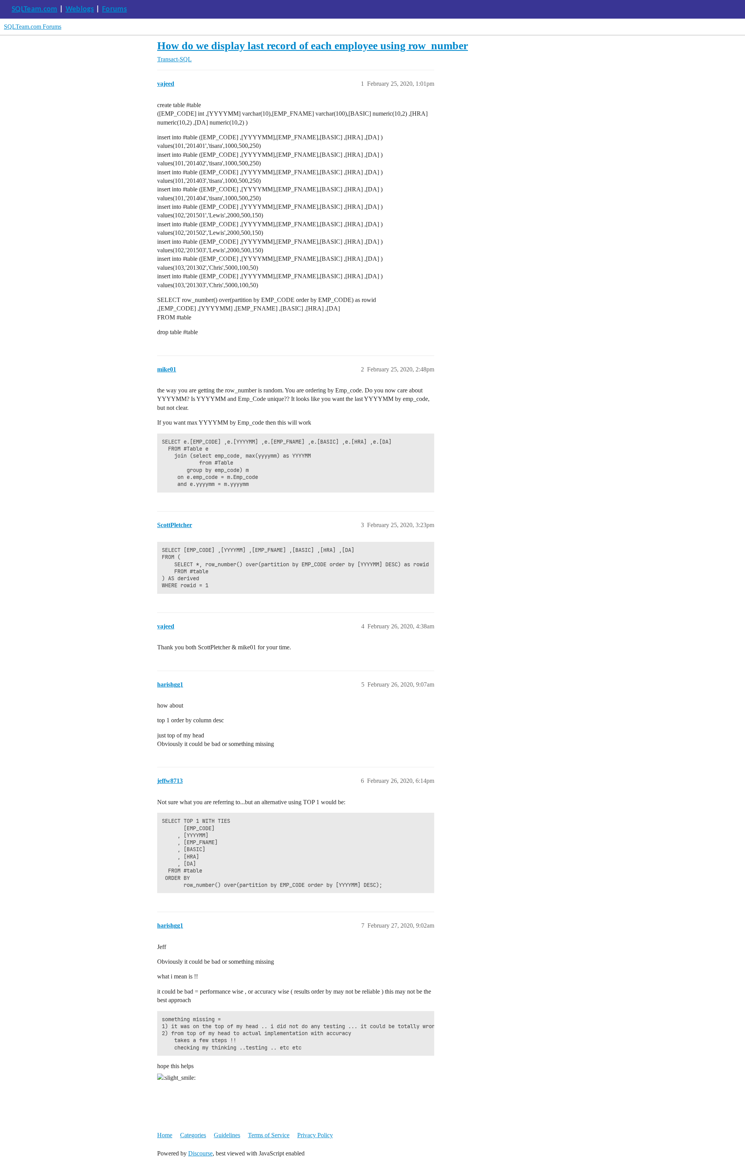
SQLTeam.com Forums (32, 26)
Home (164, 1135)
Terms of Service (268, 1135)
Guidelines (227, 1135)
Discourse (200, 1153)
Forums (114, 9)
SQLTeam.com (34, 9)
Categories (193, 1135)
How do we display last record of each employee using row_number (312, 46)
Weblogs (80, 9)
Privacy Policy (315, 1135)
